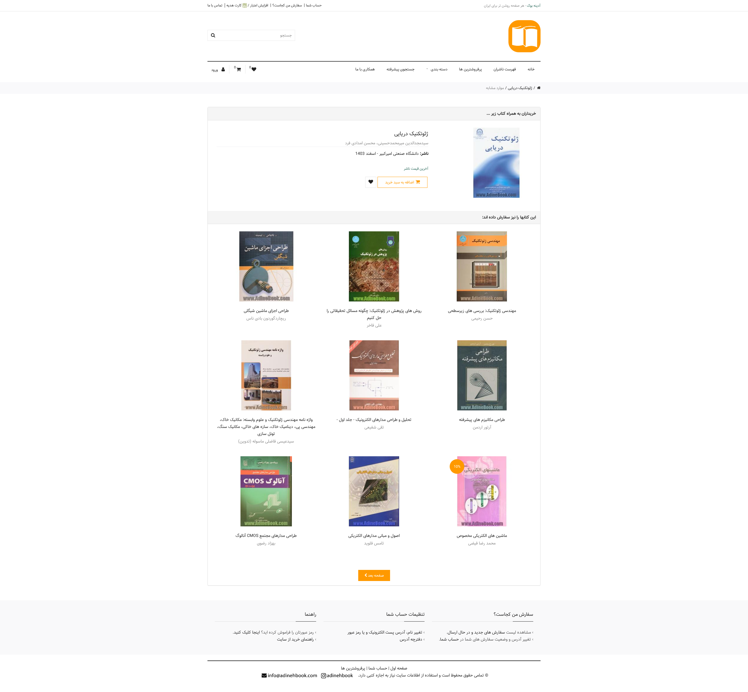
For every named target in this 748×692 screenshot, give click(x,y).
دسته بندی (439, 69)
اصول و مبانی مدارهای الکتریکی (374, 535)
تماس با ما (214, 5)
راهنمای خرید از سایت (295, 639)
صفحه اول (398, 668)
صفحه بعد (375, 575)
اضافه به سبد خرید (399, 182)
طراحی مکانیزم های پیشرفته (482, 419)
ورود (215, 70)
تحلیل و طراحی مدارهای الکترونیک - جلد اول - (374, 419)
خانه (531, 69)
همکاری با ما (365, 69)
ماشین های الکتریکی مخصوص (482, 535)
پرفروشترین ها (470, 69)
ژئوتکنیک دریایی (520, 88)
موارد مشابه (495, 88)
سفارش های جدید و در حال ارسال (476, 632)
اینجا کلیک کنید (247, 632)
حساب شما (314, 5)
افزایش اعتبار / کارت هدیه (247, 5)
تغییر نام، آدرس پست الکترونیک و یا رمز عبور (384, 632)
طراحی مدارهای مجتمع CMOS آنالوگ (266, 535)
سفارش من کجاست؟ (287, 5)
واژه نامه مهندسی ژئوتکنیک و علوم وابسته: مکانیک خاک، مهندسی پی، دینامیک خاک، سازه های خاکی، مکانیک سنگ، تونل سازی (266, 426)
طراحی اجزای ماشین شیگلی (266, 310)
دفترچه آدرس (411, 639)
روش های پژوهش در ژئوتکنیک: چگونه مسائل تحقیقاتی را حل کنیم (374, 314)
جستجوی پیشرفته (401, 69)
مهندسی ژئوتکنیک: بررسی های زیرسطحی (482, 310)
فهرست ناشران (505, 69)
